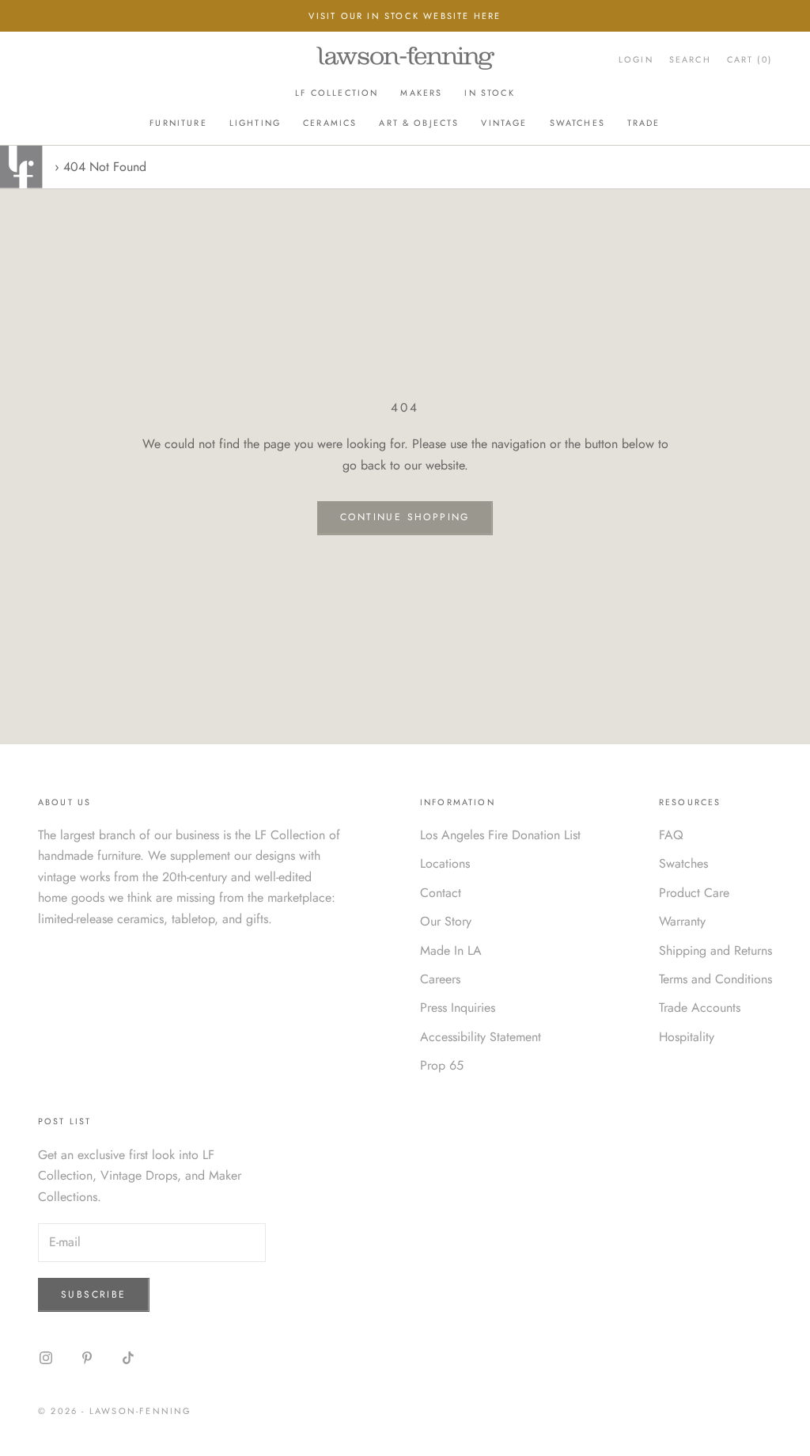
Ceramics (330, 122)
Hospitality (686, 1037)
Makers (421, 92)
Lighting (255, 122)
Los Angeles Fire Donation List (500, 835)
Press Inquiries (457, 1007)
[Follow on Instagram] (46, 1358)
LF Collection (336, 92)
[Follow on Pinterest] (87, 1358)
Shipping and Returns (715, 950)
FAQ (671, 835)
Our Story (445, 921)
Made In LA (451, 950)
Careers (440, 979)
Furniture (178, 122)
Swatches (577, 122)
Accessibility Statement (480, 1037)
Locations (445, 863)
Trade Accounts (699, 1007)
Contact (440, 893)
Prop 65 (442, 1065)
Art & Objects (419, 122)
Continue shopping (405, 517)
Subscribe (94, 1294)
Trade (643, 122)
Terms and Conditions (715, 979)
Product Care (694, 893)
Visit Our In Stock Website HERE (404, 16)
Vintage (504, 122)
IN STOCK (489, 92)
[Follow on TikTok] (128, 1358)
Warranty (682, 921)
